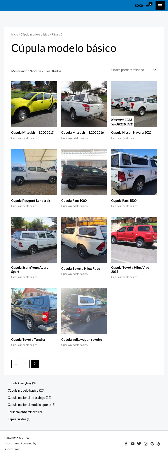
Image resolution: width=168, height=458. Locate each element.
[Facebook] (126, 444)
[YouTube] (133, 444)
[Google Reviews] (152, 444)
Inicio (14, 34)
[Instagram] (146, 444)
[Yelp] (159, 444)
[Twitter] (139, 444)
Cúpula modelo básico (35, 34)
